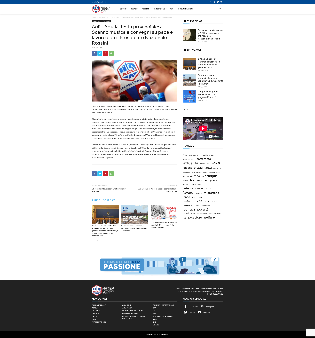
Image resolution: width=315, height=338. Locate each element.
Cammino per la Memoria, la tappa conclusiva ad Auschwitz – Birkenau (134, 228)
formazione (198, 180)
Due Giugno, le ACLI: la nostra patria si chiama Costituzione (157, 190)
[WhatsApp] (111, 53)
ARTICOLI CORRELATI (103, 200)
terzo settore (192, 217)
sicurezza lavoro (215, 213)
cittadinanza (203, 167)
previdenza (189, 213)
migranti (198, 193)
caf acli (215, 163)
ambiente (192, 155)
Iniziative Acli (103, 18)
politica (189, 209)
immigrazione (196, 184)
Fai (203, 176)
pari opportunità (192, 201)
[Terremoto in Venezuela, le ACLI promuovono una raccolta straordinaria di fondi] (189, 35)
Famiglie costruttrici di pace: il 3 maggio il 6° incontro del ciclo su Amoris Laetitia (164, 224)
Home (94, 18)
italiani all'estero (210, 189)
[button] (220, 9)
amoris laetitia (202, 155)
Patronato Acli (191, 205)
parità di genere (210, 202)
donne (218, 172)
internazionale (193, 188)
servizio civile (202, 214)
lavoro (188, 192)
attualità (190, 163)
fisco (185, 180)
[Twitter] (218, 2)
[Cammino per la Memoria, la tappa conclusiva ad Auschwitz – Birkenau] (134, 214)
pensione (206, 206)
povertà (202, 209)
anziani (211, 155)
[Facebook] (211, 2)
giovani (214, 180)
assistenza (204, 159)
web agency (152, 334)
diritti (205, 172)
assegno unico (189, 159)
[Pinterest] (105, 53)
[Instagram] (214, 2)
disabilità (211, 172)
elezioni (186, 176)
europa (195, 176)
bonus (202, 164)
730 (185, 155)
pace (186, 197)
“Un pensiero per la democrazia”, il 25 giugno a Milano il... (207, 94)
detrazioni (186, 172)
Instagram (210, 307)
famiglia (211, 176)
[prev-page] (93, 240)
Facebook (193, 307)
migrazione (211, 193)
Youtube (206, 313)
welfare (209, 217)
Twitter (192, 313)
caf (208, 164)
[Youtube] (221, 2)
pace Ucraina (197, 197)
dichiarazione (196, 172)
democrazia (217, 168)
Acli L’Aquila (114, 18)
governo (186, 185)
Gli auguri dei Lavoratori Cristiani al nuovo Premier (110, 190)
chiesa (187, 167)
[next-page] (97, 240)
